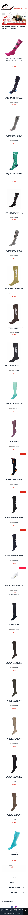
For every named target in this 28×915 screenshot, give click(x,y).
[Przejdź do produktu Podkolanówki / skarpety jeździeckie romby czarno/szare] (14, 199)
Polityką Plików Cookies (14, 910)
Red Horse (16, 408)
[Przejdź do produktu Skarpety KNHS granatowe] (14, 467)
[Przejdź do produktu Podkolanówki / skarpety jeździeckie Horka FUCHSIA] (14, 46)
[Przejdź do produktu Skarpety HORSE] (14, 429)
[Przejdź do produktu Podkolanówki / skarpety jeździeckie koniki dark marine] (14, 84)
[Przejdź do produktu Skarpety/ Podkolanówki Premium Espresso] (14, 688)
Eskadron (17, 294)
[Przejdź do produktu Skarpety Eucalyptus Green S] (14, 391)
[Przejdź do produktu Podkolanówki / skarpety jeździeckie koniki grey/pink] (14, 123)
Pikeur (16, 590)
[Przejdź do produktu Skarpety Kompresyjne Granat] (14, 543)
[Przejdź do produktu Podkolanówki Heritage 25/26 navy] (14, 352)
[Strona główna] (14, 7)
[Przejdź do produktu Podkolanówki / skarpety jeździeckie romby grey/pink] (14, 237)
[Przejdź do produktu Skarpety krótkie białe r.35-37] (14, 576)
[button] (3, 14)
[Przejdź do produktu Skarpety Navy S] (14, 612)
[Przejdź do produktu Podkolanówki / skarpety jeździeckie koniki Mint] (14, 161)
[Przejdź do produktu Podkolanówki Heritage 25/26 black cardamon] (14, 276)
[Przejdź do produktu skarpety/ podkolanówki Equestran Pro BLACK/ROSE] (14, 764)
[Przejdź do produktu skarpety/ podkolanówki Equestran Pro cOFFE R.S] (14, 802)
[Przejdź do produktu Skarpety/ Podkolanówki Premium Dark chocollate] (14, 650)
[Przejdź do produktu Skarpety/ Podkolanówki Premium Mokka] (14, 726)
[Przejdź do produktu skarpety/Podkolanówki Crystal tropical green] (14, 840)
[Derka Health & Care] (14, 20)
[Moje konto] (17, 13)
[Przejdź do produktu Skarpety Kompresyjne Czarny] (14, 505)
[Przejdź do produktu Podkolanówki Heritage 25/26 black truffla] (14, 314)
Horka (16, 64)
